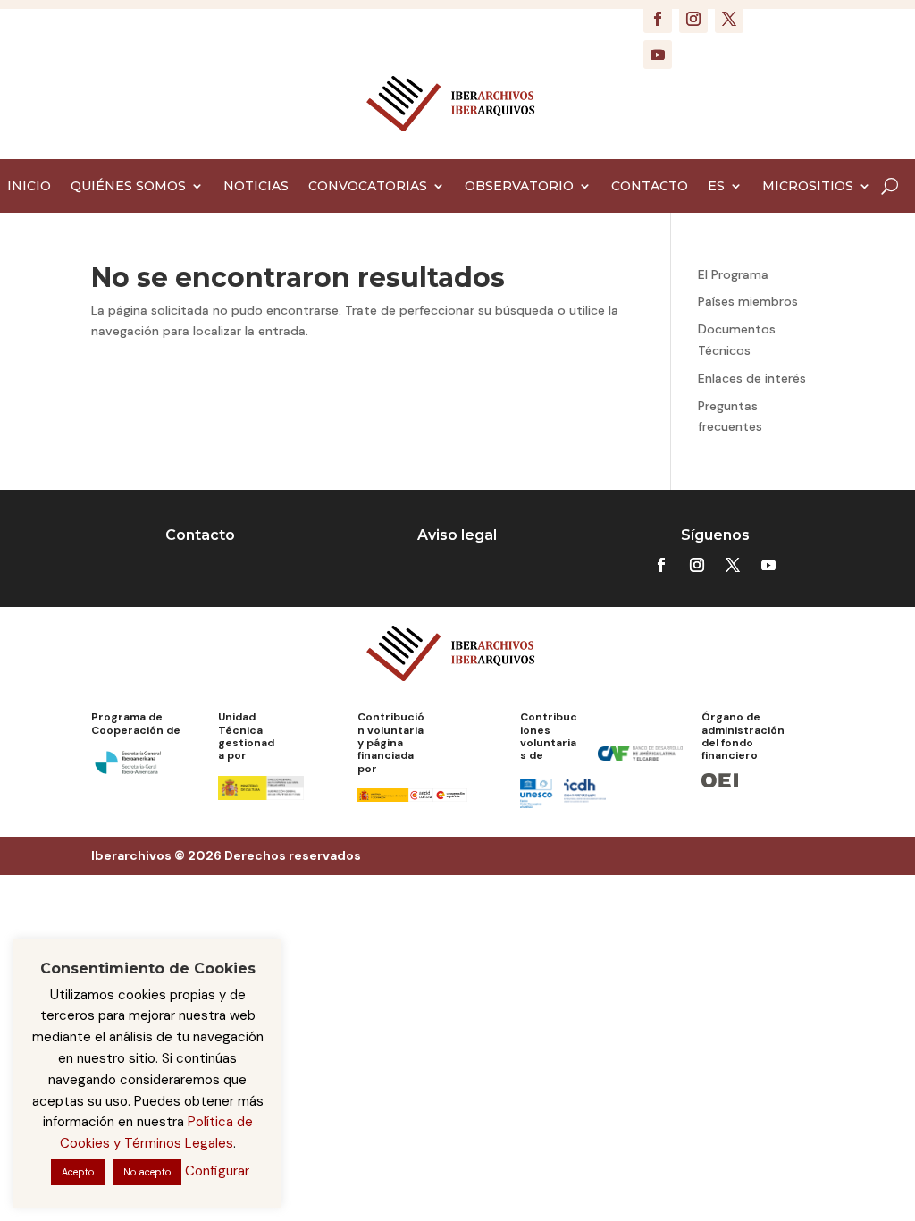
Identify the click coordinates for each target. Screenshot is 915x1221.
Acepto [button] (78, 1172)
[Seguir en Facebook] (657, 18)
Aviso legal (457, 534)
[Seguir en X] (729, 18)
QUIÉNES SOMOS (128, 187)
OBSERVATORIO (519, 187)
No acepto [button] (147, 1172)
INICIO (29, 187)
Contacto (200, 534)
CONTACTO (649, 187)
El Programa (733, 274)
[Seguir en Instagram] (693, 18)
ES (716, 187)
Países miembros (748, 301)
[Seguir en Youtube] (657, 54)
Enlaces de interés (752, 378)
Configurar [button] (217, 1171)
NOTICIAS (256, 187)
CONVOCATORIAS (367, 187)
